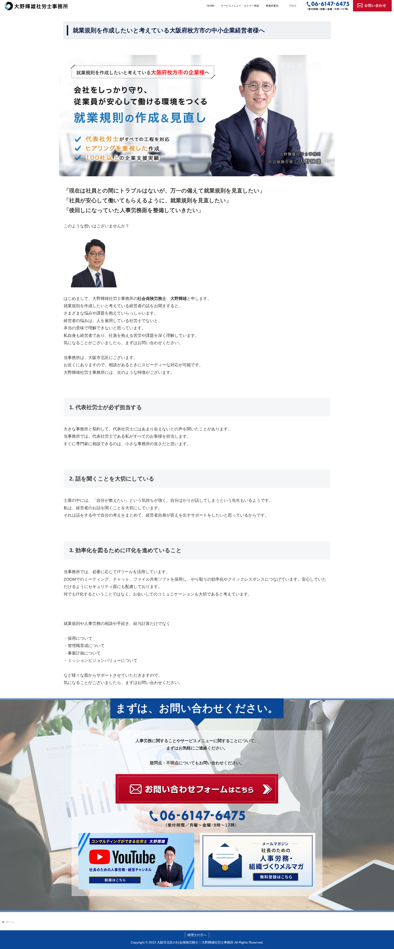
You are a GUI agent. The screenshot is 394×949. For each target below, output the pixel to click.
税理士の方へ (197, 935)
